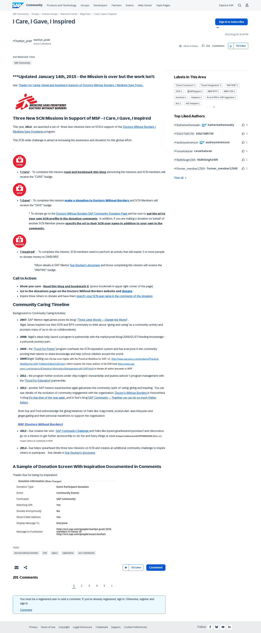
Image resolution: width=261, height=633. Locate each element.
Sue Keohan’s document (85, 265)
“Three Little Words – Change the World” (102, 319)
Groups (85, 5)
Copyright (64, 627)
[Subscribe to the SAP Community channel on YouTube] (223, 627)
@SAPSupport (194, 91)
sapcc (55, 553)
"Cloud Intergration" (210, 85)
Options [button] (217, 28)
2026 (178, 91)
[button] (231, 46)
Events (130, 5)
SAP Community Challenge (72, 430)
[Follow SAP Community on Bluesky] (216, 627)
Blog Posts (85, 14)
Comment (26, 609)
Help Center (145, 5)
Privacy (33, 627)
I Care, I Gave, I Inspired (44, 21)
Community (34, 5)
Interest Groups (49, 14)
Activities (180, 97)
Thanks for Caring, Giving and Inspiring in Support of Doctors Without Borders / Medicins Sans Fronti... (81, 85)
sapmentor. (68, 553)
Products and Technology (61, 5)
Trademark (101, 627)
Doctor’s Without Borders (131, 392)
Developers (100, 5)
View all (179, 177)
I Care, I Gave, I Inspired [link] (105, 14)
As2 (177, 103)
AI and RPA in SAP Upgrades (220, 97)
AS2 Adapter (192, 103)
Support (116, 627)
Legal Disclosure (82, 627)
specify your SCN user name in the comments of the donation (115, 296)
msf (45, 553)
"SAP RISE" (231, 85)
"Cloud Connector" (185, 85)
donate (127, 291)
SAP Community (20, 14)
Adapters (195, 97)
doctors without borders (26, 553)
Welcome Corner (69, 14)
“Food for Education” (38, 380)
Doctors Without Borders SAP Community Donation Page (92, 213)
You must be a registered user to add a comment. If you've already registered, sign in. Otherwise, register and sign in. (87, 601)
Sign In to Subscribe (231, 21)
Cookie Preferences (135, 627)
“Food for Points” (44, 348)
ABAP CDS (228, 91)
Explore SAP (226, 5)
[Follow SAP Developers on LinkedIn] (229, 627)
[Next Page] (111, 585)
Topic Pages (163, 5)
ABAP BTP (212, 91)
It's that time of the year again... (48, 397)
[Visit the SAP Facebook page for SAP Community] (210, 627)
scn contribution (86, 553)
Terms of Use (48, 627)
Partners (117, 5)
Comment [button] (156, 567)
